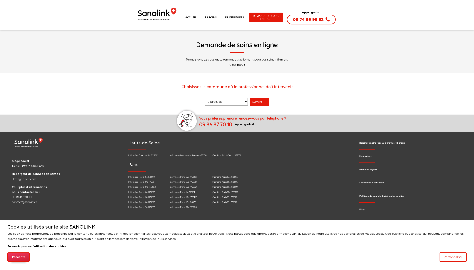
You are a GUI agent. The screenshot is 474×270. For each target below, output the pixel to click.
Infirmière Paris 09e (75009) (224, 187)
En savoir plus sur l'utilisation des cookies (36, 246)
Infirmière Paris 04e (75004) (142, 182)
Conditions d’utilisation (371, 182)
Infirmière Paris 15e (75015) (224, 197)
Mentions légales (368, 169)
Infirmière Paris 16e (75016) (141, 202)
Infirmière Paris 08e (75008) (183, 187)
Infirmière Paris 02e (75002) (183, 177)
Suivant (257, 101)
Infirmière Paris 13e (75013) (141, 197)
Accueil (191, 17)
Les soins (210, 17)
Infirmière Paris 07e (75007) (142, 187)
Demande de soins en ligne (266, 17)
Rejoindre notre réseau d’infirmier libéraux (382, 143)
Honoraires (365, 156)
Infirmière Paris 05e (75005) (183, 182)
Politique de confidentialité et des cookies (381, 196)
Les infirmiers (234, 17)
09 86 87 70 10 (216, 124)
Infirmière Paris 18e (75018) (224, 202)
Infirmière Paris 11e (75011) (183, 192)
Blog (362, 209)
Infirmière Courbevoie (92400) (143, 155)
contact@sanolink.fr (24, 202)
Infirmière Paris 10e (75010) (141, 192)
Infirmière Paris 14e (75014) (183, 197)
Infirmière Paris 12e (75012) (224, 192)
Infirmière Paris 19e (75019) (141, 207)
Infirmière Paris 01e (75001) (141, 177)
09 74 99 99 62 (309, 19)
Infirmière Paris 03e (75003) (224, 177)
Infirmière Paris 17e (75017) (183, 202)
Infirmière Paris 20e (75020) (183, 207)
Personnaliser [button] (453, 257)
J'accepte (19, 257)
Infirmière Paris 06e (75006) (224, 182)
